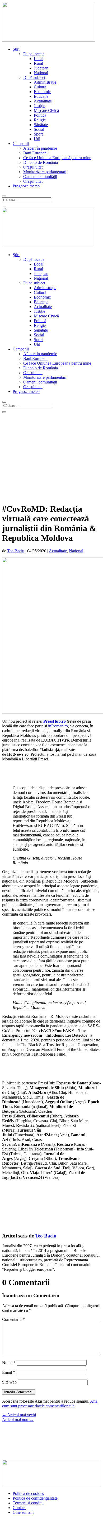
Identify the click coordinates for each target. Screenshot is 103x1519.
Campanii (21, 143)
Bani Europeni (35, 153)
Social (39, 129)
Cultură (40, 87)
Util (37, 139)
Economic (42, 91)
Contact (19, 1507)
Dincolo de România (40, 162)
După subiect (34, 77)
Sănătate (41, 124)
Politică (40, 115)
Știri (16, 49)
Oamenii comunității (40, 176)
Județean (41, 68)
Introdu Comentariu (18, 1392)
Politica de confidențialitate (35, 1498)
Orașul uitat (33, 167)
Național (41, 73)
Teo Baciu (15, 551)
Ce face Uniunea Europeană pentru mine (57, 157)
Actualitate (43, 101)
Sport (38, 134)
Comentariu (13, 1319)
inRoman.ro (58, 726)
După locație (33, 54)
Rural (38, 63)
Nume (9, 1362)
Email (8, 1372)
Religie (40, 120)
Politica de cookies (28, 1493)
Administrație (45, 82)
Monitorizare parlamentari (44, 172)
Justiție (39, 106)
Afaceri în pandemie (40, 148)
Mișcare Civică (46, 110)
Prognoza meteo (26, 186)
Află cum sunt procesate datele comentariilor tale (49, 1403)
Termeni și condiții (28, 1503)
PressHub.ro (54, 721)
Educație (41, 96)
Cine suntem (23, 1512)
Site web (9, 1382)
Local (38, 58)
